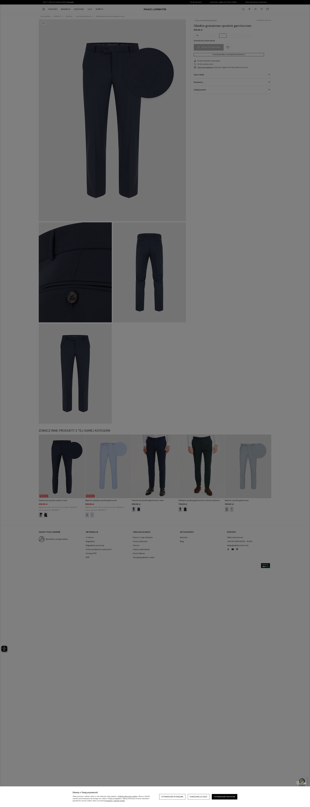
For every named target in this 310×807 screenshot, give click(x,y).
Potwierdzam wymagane (172, 797)
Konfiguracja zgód (198, 797)
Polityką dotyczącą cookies (127, 796)
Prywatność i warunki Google (114, 801)
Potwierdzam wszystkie (224, 797)
